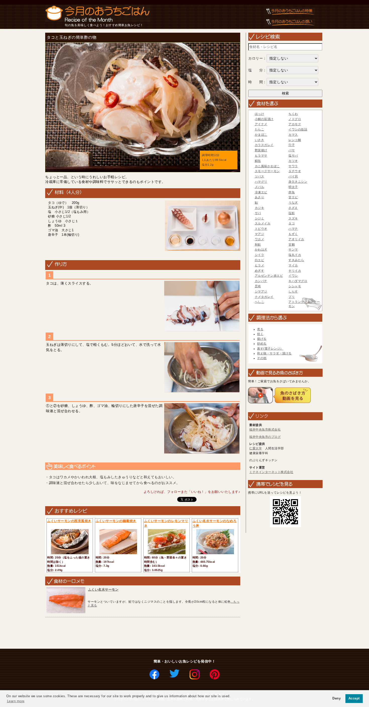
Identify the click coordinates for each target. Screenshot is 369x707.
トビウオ (261, 228)
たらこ (259, 129)
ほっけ (259, 113)
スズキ (293, 218)
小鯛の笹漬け (264, 119)
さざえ (293, 207)
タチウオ (294, 171)
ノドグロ (294, 119)
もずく (293, 233)
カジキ (259, 207)
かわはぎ (261, 249)
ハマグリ (261, 181)
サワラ (293, 166)
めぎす (259, 270)
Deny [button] (336, 698)
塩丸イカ (294, 254)
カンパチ (261, 280)
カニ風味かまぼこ (267, 166)
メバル (259, 186)
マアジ (259, 233)
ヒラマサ (261, 155)
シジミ (259, 218)
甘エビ (293, 197)
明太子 (293, 186)
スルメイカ (263, 223)
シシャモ (294, 286)
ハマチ (293, 228)
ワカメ (259, 239)
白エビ (259, 260)
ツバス (259, 176)
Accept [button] (354, 698)
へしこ (259, 301)
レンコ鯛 (294, 140)
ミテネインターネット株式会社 (271, 472)
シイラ (259, 254)
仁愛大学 (255, 448)
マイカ (293, 265)
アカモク (294, 124)
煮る (260, 329)
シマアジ (261, 291)
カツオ (293, 160)
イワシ (293, 275)
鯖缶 (258, 160)
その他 (262, 358)
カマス (293, 134)
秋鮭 (258, 244)
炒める (262, 343)
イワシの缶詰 (297, 129)
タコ (291, 223)
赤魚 (291, 192)
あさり (259, 197)
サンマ (293, 249)
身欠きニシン (297, 181)
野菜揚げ (261, 150)
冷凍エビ (261, 192)
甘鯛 (291, 244)
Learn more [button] (16, 701)
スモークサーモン (267, 171)
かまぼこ (261, 134)
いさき (259, 140)
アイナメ (261, 124)
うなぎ (293, 202)
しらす (293, 291)
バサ (291, 150)
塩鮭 (291, 213)
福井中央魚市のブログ (265, 436)
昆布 (258, 286)
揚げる (262, 338)
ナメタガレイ (264, 296)
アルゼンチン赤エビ (269, 275)
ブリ (291, 296)
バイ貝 (293, 176)
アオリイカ (296, 239)
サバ (258, 213)
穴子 (291, 145)
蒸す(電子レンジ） (270, 348)
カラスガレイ (264, 145)
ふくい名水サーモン (103, 589)
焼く (260, 334)
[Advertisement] (135, 633)
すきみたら (296, 260)
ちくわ (293, 113)
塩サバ (293, 155)
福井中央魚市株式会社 (265, 429)
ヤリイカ (294, 270)
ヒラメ (259, 265)
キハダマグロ (297, 280)
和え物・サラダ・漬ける (274, 353)
